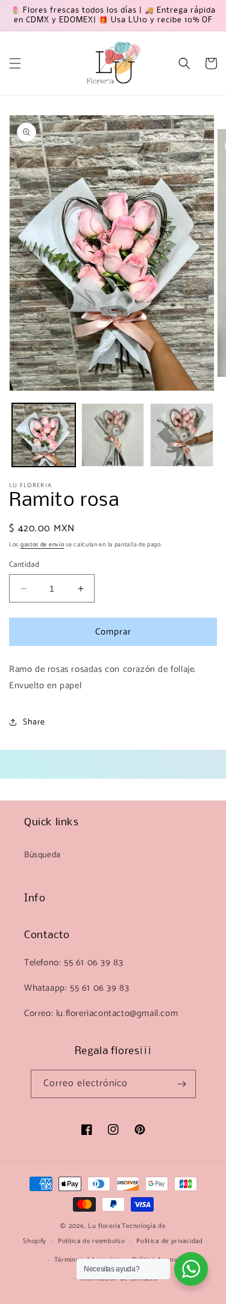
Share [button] (34, 722)
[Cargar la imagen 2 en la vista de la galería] (113, 435)
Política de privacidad (169, 1241)
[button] (15, 63)
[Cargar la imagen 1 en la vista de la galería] (43, 435)
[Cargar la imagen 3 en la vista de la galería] (181, 435)
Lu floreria (104, 1226)
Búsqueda (42, 855)
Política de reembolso (91, 1241)
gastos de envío (42, 544)
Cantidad (24, 565)
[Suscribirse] (182, 1084)
